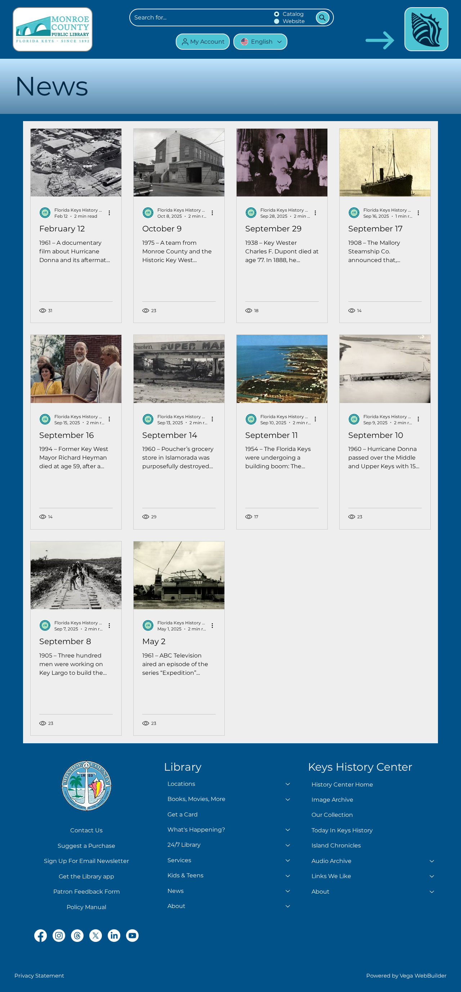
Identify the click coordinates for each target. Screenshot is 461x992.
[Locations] (288, 784)
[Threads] (77, 935)
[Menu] (426, 29)
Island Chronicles (336, 845)
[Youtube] (132, 935)
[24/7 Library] (288, 844)
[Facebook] (40, 935)
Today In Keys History (342, 830)
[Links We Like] (432, 876)
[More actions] (111, 212)
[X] (95, 935)
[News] (288, 891)
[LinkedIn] (114, 935)
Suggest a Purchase (86, 845)
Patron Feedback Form (86, 891)
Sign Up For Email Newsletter (86, 861)
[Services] (288, 860)
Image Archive (332, 799)
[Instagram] (59, 935)
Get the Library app (86, 876)
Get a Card (182, 814)
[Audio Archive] (432, 861)
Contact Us (86, 830)
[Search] (323, 17)
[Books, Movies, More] (288, 799)
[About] (288, 906)
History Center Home (342, 784)
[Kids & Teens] (288, 875)
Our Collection (332, 814)
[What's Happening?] (288, 829)
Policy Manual (86, 907)
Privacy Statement (39, 975)
